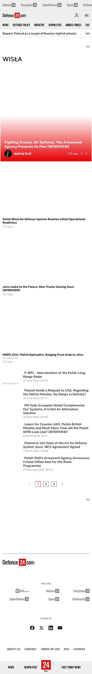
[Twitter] (41, 628)
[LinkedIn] (51, 628)
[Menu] (86, 15)
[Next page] (62, 484)
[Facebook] (32, 628)
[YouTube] (60, 628)
